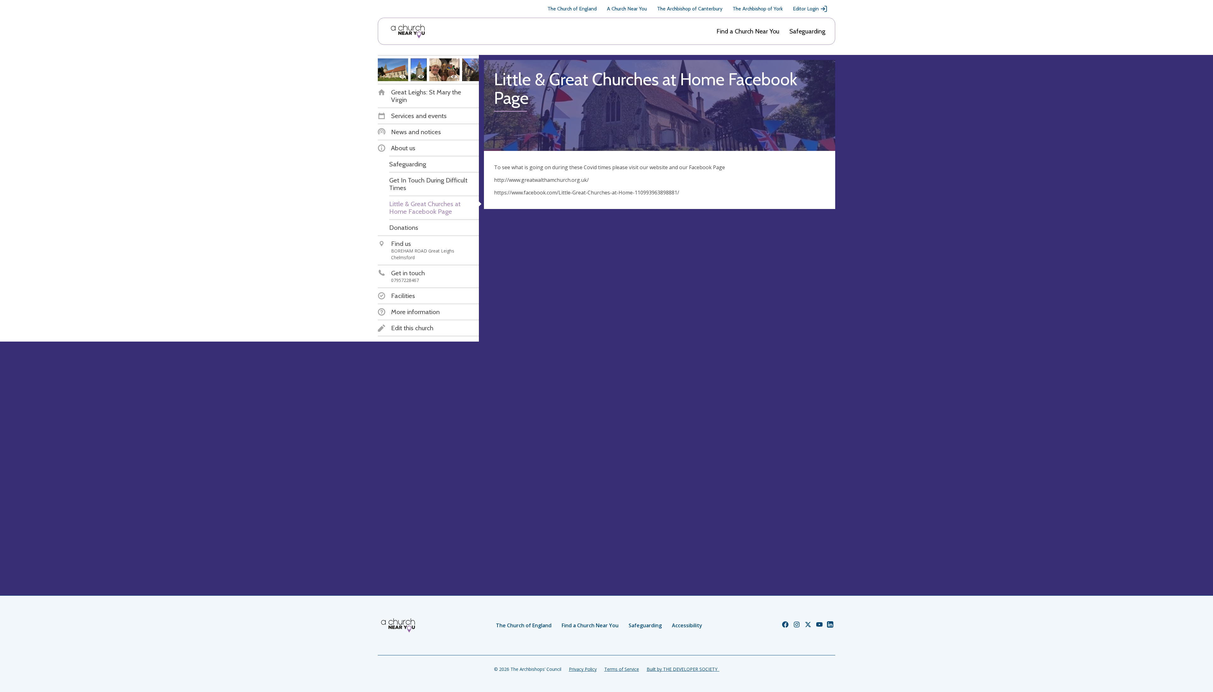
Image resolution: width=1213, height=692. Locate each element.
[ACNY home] (408, 31)
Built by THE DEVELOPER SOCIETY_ (683, 669)
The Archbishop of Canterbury (689, 9)
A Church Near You (627, 9)
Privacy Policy (583, 669)
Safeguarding (807, 31)
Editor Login (806, 9)
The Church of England (572, 9)
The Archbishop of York (758, 9)
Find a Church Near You (747, 31)
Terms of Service (621, 669)
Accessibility (687, 625)
